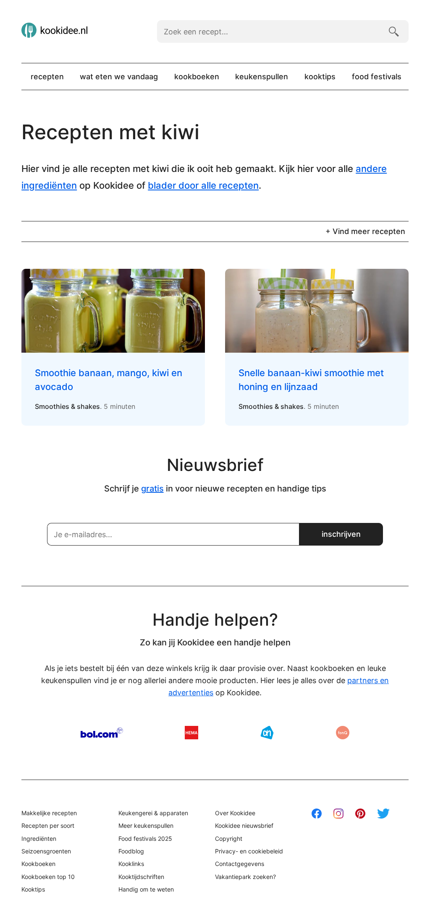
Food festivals (376, 76)
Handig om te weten (146, 889)
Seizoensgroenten (46, 851)
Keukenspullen (261, 76)
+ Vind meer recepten (365, 231)
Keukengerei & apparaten (153, 812)
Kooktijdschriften (141, 876)
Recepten (47, 76)
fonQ (342, 732)
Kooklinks (131, 863)
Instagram (338, 814)
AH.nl (267, 732)
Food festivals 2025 (145, 838)
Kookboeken (196, 76)
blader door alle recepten (203, 185)
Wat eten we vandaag (119, 76)
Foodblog (131, 851)
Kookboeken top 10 (48, 876)
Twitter (383, 814)
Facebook (317, 814)
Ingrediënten (38, 838)
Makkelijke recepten (49, 812)
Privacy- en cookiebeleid (249, 851)
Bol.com (102, 733)
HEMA (191, 732)
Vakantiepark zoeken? (245, 876)
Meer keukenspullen (145, 825)
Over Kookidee (235, 812)
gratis (152, 489)
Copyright (228, 838)
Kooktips (320, 76)
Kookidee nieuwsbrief (244, 825)
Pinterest (360, 814)
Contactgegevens (239, 863)
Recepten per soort (47, 825)
